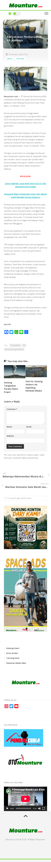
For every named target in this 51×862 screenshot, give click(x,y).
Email (28, 426)
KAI (24, 345)
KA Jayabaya (15, 345)
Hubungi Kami (12, 648)
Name (9, 426)
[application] (25, 799)
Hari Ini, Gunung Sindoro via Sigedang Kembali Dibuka (34, 386)
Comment (12, 409)
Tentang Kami (12, 658)
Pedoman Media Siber (16, 663)
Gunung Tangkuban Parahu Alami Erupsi (11, 387)
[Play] (7, 808)
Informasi (20, 58)
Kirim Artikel (12, 653)
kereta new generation (14, 349)
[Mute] (39, 808)
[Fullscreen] (43, 808)
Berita (9, 58)
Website (10, 436)
